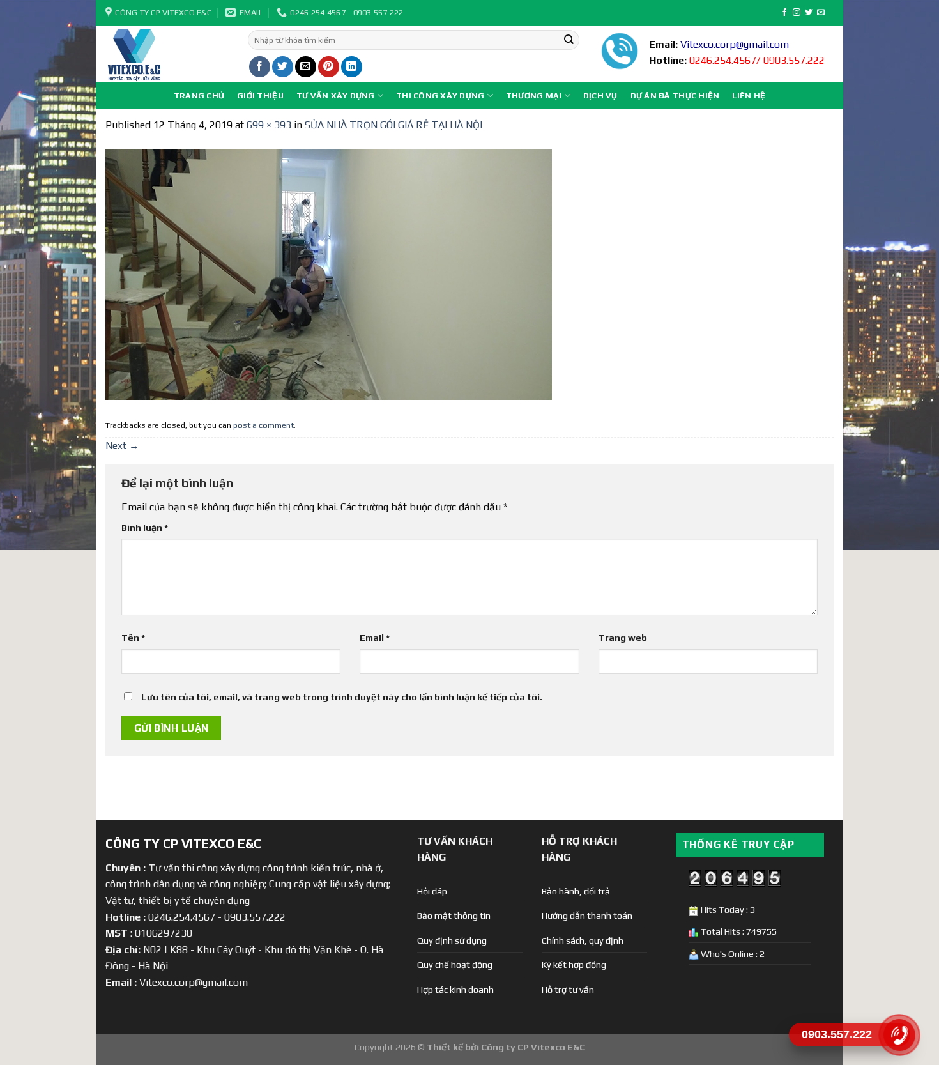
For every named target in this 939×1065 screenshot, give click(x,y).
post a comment (263, 425)
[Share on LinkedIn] (351, 66)
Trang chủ (199, 95)
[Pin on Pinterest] (328, 66)
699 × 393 (269, 125)
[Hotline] (899, 1035)
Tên (133, 637)
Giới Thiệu (260, 95)
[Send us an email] (821, 12)
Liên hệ (748, 95)
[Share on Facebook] (259, 66)
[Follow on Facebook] (784, 12)
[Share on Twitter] (282, 66)
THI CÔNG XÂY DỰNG (440, 95)
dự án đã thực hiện (675, 95)
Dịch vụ (600, 95)
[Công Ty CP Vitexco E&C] (167, 54)
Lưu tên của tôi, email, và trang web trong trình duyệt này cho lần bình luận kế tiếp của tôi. (341, 697)
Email (375, 637)
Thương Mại (534, 95)
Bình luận (144, 528)
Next (122, 446)
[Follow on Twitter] (809, 12)
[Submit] (568, 40)
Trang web (623, 637)
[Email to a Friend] (305, 66)
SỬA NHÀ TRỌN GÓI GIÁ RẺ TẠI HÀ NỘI (393, 125)
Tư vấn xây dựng (335, 95)
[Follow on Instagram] (796, 12)
